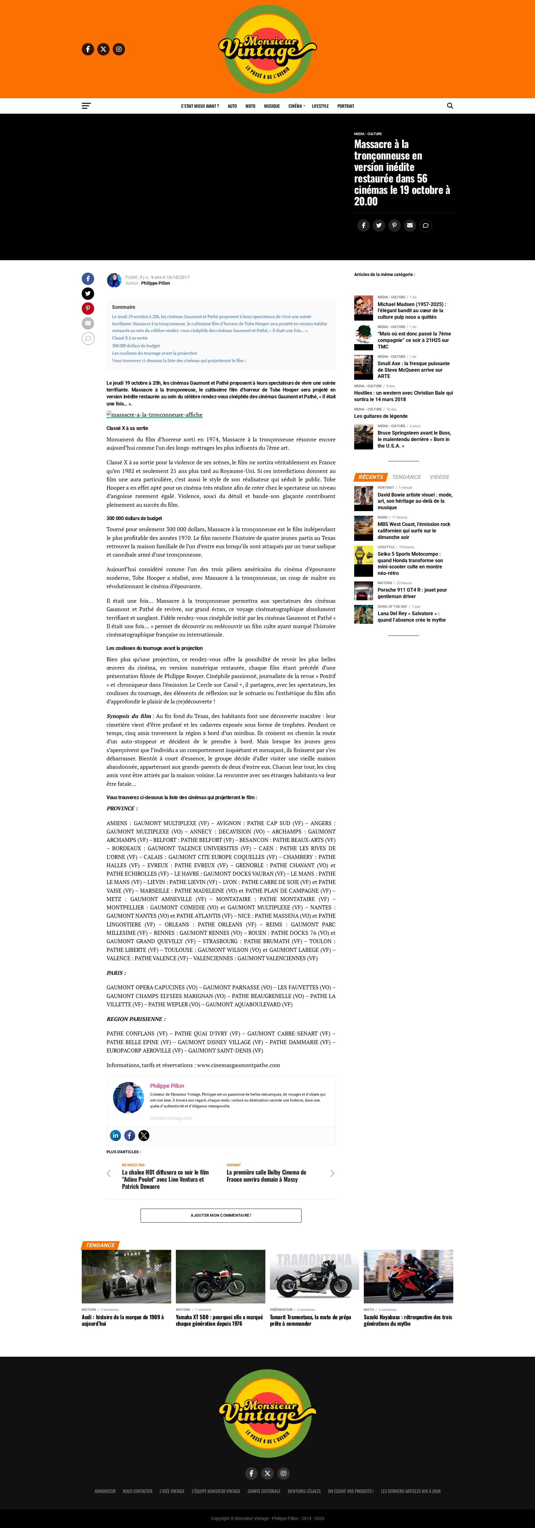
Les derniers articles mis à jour (411, 1491)
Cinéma (295, 106)
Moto (250, 106)
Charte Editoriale (264, 1491)
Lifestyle (320, 106)
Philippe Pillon (155, 283)
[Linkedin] (115, 1135)
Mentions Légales (304, 1491)
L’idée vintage (172, 1491)
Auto (232, 106)
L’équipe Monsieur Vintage (216, 1491)
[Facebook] (129, 1135)
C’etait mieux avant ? (200, 106)
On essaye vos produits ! (351, 1491)
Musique (272, 106)
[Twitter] (144, 1135)
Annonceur (105, 1491)
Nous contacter (137, 1491)
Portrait (345, 106)
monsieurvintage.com (171, 1118)
